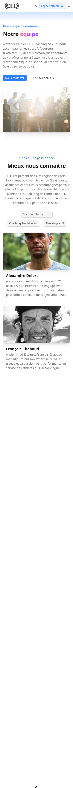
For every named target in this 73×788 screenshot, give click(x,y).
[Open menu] (68, 5)
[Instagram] (35, 5)
